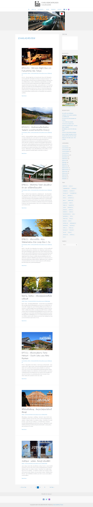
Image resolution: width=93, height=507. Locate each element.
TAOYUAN (71, 230)
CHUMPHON (71, 190)
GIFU (64, 195)
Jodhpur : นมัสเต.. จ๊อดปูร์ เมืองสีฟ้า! (36, 461)
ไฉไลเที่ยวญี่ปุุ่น (47, 301)
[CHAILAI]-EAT (64, 146)
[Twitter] (66, 9)
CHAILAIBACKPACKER (49, 3)
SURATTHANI (72, 225)
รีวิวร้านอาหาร (64, 160)
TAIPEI (65, 227)
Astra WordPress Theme (58, 504)
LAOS (64, 207)
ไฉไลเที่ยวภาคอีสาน (64, 171)
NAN (73, 214)
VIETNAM (65, 234)
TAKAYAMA (65, 230)
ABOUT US (33, 9)
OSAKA (65, 218)
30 (44, 487)
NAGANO (71, 209)
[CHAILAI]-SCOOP (65, 149)
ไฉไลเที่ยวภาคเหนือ (64, 173)
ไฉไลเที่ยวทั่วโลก (44, 414)
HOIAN (64, 197)
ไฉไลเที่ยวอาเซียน (64, 176)
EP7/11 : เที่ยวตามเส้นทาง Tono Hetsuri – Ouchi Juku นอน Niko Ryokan (35, 356)
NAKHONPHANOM (66, 214)
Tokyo (26, 301)
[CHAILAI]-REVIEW (35, 73)
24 (40, 487)
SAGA (69, 220)
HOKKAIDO (71, 197)
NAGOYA (71, 211)
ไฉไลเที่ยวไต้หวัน (64, 178)
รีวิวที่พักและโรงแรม (65, 158)
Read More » (24, 96)
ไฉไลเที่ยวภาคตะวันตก (65, 167)
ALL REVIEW (40, 9)
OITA (71, 216)
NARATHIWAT (65, 216)
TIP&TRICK (53, 9)
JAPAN (28, 73)
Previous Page (23, 487)
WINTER (72, 234)
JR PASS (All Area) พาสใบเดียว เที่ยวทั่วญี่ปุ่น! (69, 84)
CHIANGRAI (74, 188)
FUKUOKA (65, 193)
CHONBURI (65, 190)
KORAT (70, 202)
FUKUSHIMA (24, 73)
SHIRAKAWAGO (73, 223)
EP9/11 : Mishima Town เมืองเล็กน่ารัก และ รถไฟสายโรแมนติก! (37, 186)
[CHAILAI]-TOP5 (65, 153)
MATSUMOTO (70, 207)
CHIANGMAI (66, 188)
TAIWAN (71, 227)
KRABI (65, 205)
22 (35, 487)
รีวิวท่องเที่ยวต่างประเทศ (43, 73)
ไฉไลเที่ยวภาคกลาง (64, 166)
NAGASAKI (65, 211)
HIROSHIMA (70, 195)
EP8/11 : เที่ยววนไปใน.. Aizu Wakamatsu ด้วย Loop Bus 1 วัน (36, 241)
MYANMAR (65, 209)
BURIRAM (65, 186)
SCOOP (47, 9)
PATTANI (71, 218)
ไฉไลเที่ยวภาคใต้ (64, 175)
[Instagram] (68, 9)
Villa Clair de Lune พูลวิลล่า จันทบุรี (68, 106)
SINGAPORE (65, 225)
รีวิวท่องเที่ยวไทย (64, 157)
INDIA (23, 414)
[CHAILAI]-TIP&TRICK (65, 151)
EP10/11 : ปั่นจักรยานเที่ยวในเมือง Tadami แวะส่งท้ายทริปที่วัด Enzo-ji (35, 128)
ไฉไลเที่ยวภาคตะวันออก (65, 169)
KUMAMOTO (71, 205)
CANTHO (70, 186)
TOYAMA (69, 232)
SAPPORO (65, 223)
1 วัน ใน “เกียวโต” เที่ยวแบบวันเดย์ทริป (67, 122)
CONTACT (59, 9)
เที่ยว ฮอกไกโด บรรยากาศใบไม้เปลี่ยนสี (67, 74)
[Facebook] (64, 9)
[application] (43, 9)
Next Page (52, 487)
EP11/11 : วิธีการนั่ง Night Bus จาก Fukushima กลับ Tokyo (36, 69)
